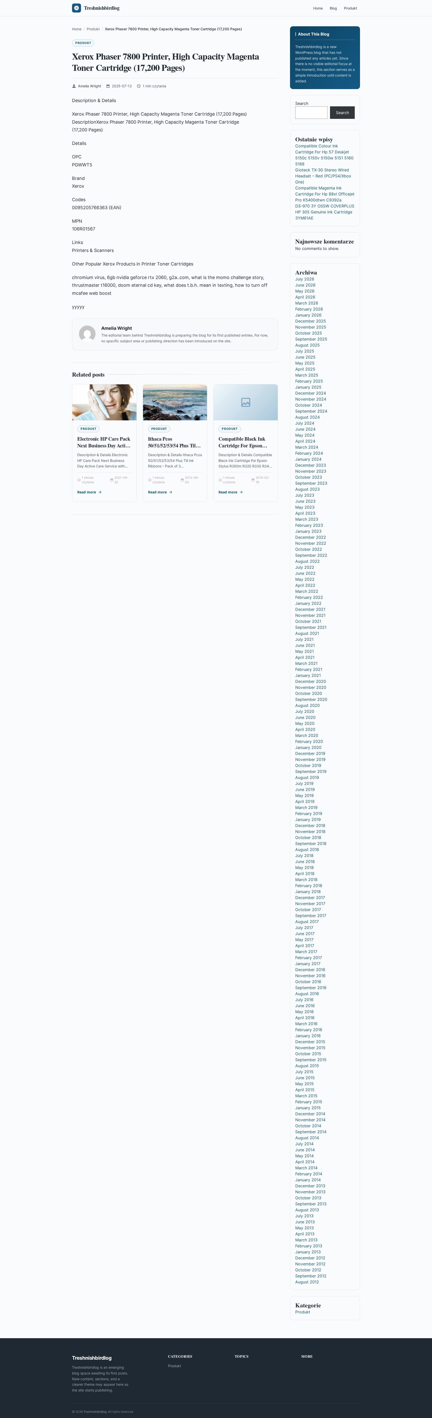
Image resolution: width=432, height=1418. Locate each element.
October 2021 (308, 621)
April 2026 (305, 297)
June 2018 (305, 861)
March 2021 (306, 663)
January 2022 (308, 603)
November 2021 (310, 615)
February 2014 (308, 1173)
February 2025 (309, 381)
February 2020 (309, 741)
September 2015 (310, 1059)
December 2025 (310, 321)
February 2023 (309, 525)
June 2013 (305, 1221)
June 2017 (304, 933)
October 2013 (308, 1197)
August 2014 (307, 1137)
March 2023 (306, 519)
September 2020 (311, 699)
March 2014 (306, 1167)
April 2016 (304, 1017)
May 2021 (304, 651)
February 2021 (308, 669)
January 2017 (307, 963)
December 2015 (310, 1041)
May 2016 (304, 1011)
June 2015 (305, 1077)
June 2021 (305, 645)
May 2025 (304, 363)
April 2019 (304, 801)
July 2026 (304, 278)
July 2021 (304, 639)
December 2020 (310, 681)
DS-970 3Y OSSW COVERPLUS (324, 205)
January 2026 (308, 315)
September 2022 (311, 555)
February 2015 (308, 1101)
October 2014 (308, 1125)
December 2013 (310, 1185)
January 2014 (308, 1179)
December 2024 (310, 393)
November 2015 (310, 1047)
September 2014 (310, 1131)
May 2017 (304, 939)
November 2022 (310, 543)
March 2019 (306, 807)
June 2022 (305, 573)
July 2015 (304, 1071)
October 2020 (308, 693)
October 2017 (308, 909)
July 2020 (304, 711)
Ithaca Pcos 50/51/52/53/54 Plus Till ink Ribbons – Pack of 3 (173, 445)
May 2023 (304, 507)
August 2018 (307, 849)
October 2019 (308, 765)
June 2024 (305, 429)
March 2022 (306, 591)
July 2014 (304, 1143)
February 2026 (309, 309)
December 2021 (310, 609)
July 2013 (304, 1215)
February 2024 (309, 453)
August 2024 (307, 417)
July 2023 (304, 495)
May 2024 (304, 435)
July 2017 (304, 927)
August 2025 (307, 345)
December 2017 (310, 897)
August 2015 (307, 1065)
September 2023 (311, 483)
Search (301, 103)
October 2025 (308, 333)
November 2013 (310, 1191)
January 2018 (308, 891)
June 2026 (305, 285)
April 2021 (304, 657)
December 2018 (310, 825)
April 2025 (305, 369)
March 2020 (306, 735)
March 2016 (306, 1023)
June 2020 (305, 717)
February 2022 (309, 597)
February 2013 (308, 1245)
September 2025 (311, 339)
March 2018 (306, 879)
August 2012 (307, 1281)
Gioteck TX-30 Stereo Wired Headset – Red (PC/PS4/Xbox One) (323, 175)
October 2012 (308, 1269)
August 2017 (307, 921)
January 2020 (308, 747)
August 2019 (307, 777)
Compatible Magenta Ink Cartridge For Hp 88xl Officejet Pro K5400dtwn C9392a (324, 193)
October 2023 (308, 477)
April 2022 (305, 585)
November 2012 (310, 1263)
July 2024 (304, 423)
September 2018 (310, 843)
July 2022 (304, 567)
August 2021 (307, 633)
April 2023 (305, 513)
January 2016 (308, 1035)
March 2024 (306, 447)
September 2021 (310, 627)
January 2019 (308, 819)
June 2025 (305, 357)
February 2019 (308, 813)
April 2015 (304, 1089)
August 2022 (307, 561)
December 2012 (310, 1257)
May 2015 (304, 1083)
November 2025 (310, 327)
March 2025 (306, 375)
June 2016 (305, 1005)
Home (318, 8)
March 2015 (306, 1095)
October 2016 (308, 981)
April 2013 (304, 1233)
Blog (333, 8)
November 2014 (310, 1119)
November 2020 (310, 687)
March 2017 (306, 951)
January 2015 (308, 1107)
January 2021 (308, 675)
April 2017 (304, 945)
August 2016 (307, 993)
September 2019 (310, 771)
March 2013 (306, 1239)
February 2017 (308, 957)
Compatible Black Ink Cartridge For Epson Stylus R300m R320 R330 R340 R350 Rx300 (245, 449)
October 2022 (308, 549)
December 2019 (310, 753)
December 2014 (310, 1113)
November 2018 (310, 831)
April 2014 (304, 1161)
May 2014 (304, 1155)
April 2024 (305, 441)
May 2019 (304, 795)
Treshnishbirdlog (95, 1411)
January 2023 (308, 531)
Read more (86, 492)
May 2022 (304, 579)
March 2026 (306, 303)
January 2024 (308, 459)
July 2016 (304, 999)
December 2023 (310, 465)
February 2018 (308, 885)
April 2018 (304, 873)
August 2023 (307, 489)
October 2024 (308, 405)
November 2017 (310, 903)
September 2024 (311, 411)
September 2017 (310, 915)
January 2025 (308, 387)
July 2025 (304, 351)
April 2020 (305, 729)
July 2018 (304, 855)
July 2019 (304, 783)
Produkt (350, 8)
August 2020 (307, 705)
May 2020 (304, 723)
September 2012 (310, 1275)
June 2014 (305, 1149)
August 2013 (307, 1209)
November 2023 (310, 471)
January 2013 (308, 1251)
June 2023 (305, 501)
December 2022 (310, 537)
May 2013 (304, 1227)
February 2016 (308, 1029)
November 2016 (310, 975)
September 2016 (310, 987)
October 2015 (308, 1053)
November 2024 (310, 399)
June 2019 (305, 789)
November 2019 (310, 759)
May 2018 (304, 867)
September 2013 (310, 1203)
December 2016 (310, 969)
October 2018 (308, 837)
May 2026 (304, 291)
